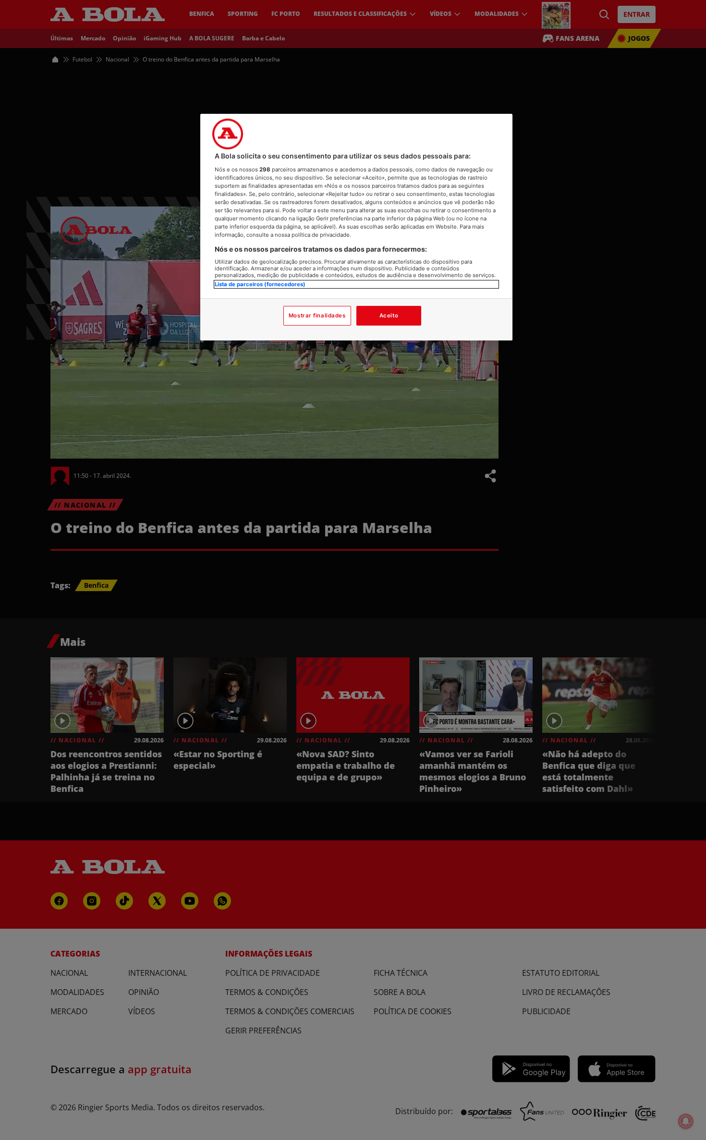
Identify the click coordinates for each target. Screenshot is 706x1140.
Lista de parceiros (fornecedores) (260, 284)
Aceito (388, 315)
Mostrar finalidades (317, 315)
